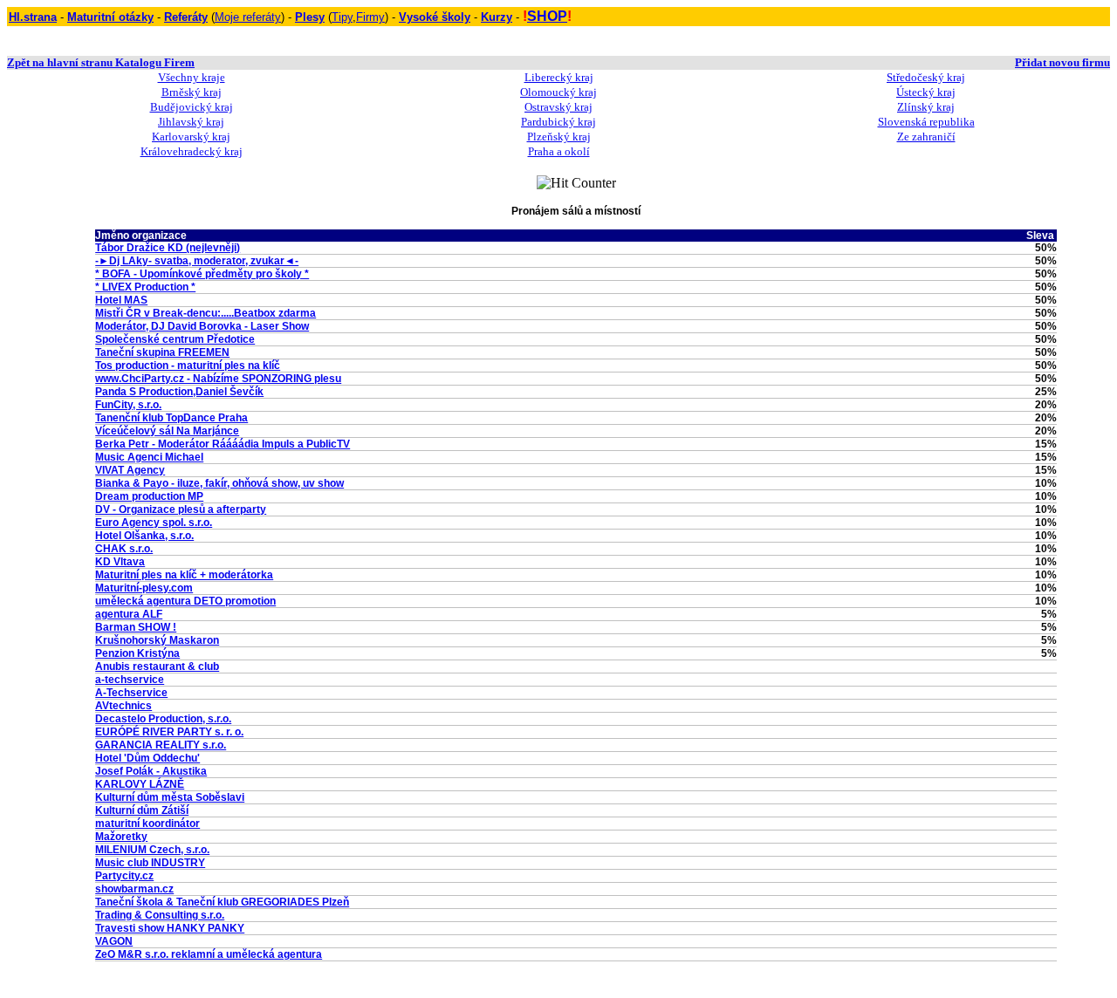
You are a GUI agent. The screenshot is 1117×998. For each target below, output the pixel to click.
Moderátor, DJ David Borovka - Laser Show (202, 326)
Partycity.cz (124, 876)
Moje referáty (248, 17)
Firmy (370, 17)
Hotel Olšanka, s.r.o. (144, 536)
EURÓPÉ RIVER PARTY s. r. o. (169, 732)
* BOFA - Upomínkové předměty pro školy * (202, 274)
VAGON (114, 941)
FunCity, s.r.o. (128, 405)
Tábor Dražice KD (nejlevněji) (167, 248)
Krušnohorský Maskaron (157, 640)
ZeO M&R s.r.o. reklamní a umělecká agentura (208, 954)
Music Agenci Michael (149, 457)
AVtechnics (123, 706)
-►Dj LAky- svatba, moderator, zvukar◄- (196, 261)
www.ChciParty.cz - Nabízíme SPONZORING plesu (218, 379)
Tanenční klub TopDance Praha (171, 418)
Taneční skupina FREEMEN (162, 352)
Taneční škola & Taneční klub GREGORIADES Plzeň (222, 902)
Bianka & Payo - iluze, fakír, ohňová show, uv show (219, 483)
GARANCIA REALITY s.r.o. (160, 745)
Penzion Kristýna (137, 653)
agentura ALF (128, 614)
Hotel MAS (121, 300)
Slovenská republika (926, 121)
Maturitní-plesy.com (144, 588)
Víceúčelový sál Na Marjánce (167, 431)
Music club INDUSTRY (150, 863)
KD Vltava (120, 562)
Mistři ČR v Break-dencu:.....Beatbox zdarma (205, 313)
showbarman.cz (134, 889)
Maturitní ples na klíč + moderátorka (184, 575)
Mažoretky (121, 837)
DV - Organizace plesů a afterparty (180, 509)
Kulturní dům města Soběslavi (169, 797)
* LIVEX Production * (145, 287)
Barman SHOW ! (135, 627)
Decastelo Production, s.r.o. (163, 719)
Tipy (342, 17)
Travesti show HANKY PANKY (169, 928)
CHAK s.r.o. (124, 549)
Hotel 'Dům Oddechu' (147, 758)
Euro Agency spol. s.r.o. (153, 522)
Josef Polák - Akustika (151, 771)
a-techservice (129, 679)
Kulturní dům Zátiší (141, 810)
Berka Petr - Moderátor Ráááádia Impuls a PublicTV (222, 444)
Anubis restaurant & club (157, 666)
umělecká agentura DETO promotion (185, 601)
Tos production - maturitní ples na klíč (187, 365)
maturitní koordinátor (147, 823)
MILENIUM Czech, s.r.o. (152, 850)
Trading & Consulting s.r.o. (159, 915)
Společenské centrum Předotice (175, 339)
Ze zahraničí (926, 136)
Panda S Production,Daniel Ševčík (179, 392)
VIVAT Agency (130, 470)
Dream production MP (149, 496)
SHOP (547, 16)
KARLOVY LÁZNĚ (139, 784)
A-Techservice (131, 693)
